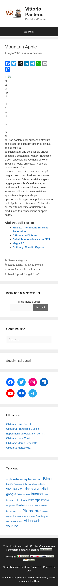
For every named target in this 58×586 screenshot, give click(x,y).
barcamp (23, 479)
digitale (28, 484)
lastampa (34, 500)
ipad (46, 494)
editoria (42, 484)
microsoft (29, 506)
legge (9, 505)
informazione (23, 494)
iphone (9, 500)
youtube (12, 526)
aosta (11, 264)
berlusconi (35, 479)
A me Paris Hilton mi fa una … (25, 269)
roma (26, 516)
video (28, 521)
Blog (47, 478)
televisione (11, 521)
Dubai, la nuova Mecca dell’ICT (31, 239)
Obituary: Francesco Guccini (22, 428)
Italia (25, 500)
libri (13, 506)
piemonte (45, 512)
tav (47, 516)
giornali (11, 488)
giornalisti (41, 488)
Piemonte (31, 510)
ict (25, 264)
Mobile (44, 506)
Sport (38, 516)
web (37, 521)
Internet (37, 494)
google (11, 494)
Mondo (39, 264)
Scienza (32, 516)
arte (16, 479)
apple (19, 264)
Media (20, 505)
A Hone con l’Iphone (25, 235)
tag (43, 516)
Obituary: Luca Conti (18, 438)
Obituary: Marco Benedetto (21, 443)
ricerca (20, 516)
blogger (10, 484)
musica (18, 512)
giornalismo (25, 488)
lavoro (45, 500)
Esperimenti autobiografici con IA (25, 433)
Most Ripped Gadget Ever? (23, 274)
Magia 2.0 (18, 243)
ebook (35, 484)
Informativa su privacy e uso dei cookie (21, 577)
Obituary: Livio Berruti (19, 424)
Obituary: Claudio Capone (28, 247)
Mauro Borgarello (32, 567)
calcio (17, 484)
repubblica (11, 516)
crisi (22, 484)
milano (37, 505)
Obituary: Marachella (18, 447)
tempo (20, 521)
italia (31, 264)
